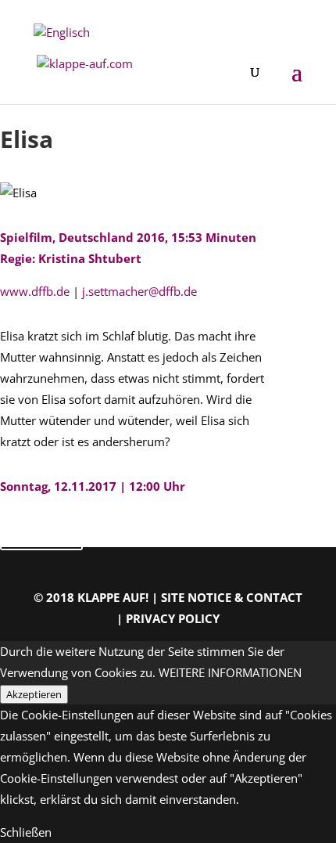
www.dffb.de (36, 291)
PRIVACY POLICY (173, 618)
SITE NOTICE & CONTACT (231, 597)
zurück (41, 533)
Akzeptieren (34, 694)
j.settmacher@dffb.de (139, 291)
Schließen (26, 832)
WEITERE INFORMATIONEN (230, 672)
